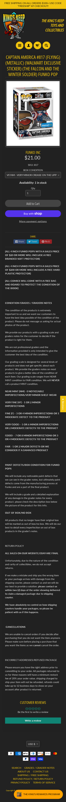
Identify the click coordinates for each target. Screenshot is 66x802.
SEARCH (16, 767)
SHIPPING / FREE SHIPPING (33, 775)
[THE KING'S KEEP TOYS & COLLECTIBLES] (13, 25)
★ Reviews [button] (63, 404)
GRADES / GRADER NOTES (39, 767)
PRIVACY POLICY (20, 782)
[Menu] (19, 45)
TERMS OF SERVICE (44, 782)
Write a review (33, 720)
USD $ (31, 743)
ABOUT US (24, 771)
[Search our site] (46, 45)
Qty (33, 188)
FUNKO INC (33, 152)
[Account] (28, 45)
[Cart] (37, 45)
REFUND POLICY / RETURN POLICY (33, 778)
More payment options (33, 221)
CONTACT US (40, 771)
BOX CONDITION (33, 170)
